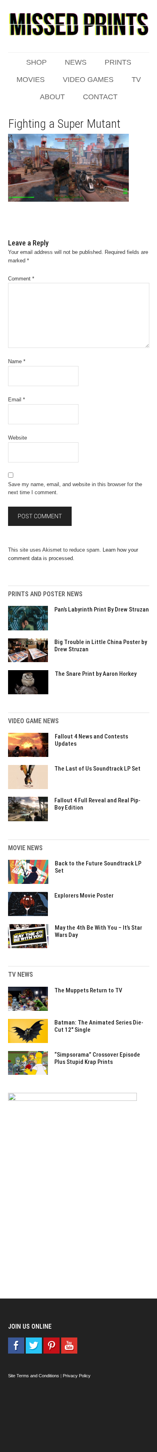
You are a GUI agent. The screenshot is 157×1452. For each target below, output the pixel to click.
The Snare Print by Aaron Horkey (95, 673)
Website (17, 438)
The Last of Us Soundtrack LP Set (97, 768)
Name (16, 361)
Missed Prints (78, 24)
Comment (21, 279)
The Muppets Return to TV (88, 990)
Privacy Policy (77, 1375)
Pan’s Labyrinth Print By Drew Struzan (101, 609)
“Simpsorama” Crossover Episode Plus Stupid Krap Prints (97, 1058)
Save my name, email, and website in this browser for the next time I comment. (75, 488)
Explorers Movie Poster (84, 895)
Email (16, 400)
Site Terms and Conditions (33, 1375)
